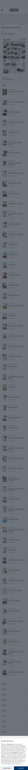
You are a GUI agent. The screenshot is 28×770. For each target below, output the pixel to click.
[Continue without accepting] (1, 737)
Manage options (7, 768)
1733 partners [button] (9, 744)
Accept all (21, 768)
